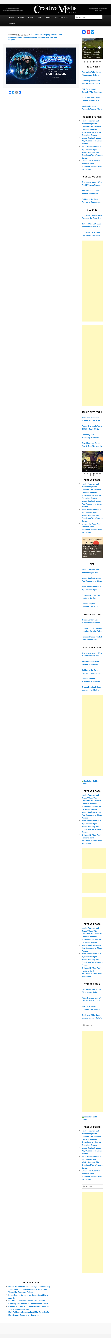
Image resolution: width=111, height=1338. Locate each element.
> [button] (99, 48)
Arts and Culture (61, 17)
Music (30, 17)
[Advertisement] (92, 281)
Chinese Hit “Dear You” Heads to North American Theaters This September (92, 596)
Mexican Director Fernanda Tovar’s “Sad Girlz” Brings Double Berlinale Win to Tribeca (92, 107)
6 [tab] (100, 61)
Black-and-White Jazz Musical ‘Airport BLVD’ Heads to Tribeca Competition (91, 99)
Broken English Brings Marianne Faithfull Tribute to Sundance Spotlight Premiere (91, 688)
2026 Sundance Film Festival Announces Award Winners (90, 192)
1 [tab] (84, 61)
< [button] (85, 48)
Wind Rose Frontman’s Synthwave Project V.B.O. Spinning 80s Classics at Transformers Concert (92, 152)
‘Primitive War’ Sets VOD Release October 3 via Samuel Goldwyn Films (91, 621)
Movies (21, 17)
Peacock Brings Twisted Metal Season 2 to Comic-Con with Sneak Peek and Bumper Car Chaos (92, 638)
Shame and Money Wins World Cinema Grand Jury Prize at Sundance (92, 183)
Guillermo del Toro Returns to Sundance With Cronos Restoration (92, 200)
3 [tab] (90, 61)
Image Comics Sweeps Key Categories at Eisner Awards (92, 141)
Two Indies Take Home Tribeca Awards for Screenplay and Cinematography (91, 73)
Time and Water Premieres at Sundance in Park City (91, 680)
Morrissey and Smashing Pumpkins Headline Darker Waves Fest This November (91, 436)
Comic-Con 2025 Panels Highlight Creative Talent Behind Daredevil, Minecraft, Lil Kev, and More (92, 629)
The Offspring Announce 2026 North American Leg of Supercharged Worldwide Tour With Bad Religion (35, 37)
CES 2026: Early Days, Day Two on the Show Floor (91, 233)
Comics (48, 17)
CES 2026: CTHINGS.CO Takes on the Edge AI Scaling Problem (92, 216)
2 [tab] (87, 61)
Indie (39, 17)
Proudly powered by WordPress (55, 1328)
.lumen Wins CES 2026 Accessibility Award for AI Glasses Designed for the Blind (92, 225)
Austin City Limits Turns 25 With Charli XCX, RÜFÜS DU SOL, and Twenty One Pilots (92, 427)
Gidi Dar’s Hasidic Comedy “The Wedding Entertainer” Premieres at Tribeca (91, 90)
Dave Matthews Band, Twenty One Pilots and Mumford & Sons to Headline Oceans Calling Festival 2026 (92, 444)
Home (11, 17)
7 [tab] (90, 475)
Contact (12, 23)
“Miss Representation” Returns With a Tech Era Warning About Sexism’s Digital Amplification (92, 82)
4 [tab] (93, 61)
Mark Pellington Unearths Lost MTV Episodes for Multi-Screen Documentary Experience (90, 605)
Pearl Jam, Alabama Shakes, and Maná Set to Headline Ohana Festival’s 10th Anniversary (92, 419)
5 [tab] (97, 61)
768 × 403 (34, 34)
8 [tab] (93, 475)
